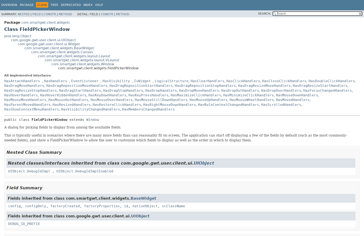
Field (36, 14)
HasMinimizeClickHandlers (248, 95)
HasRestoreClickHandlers (117, 105)
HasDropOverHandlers (281, 91)
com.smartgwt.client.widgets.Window (82, 64)
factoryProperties (102, 206)
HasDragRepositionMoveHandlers (76, 86)
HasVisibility (116, 81)
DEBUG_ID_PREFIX (24, 224)
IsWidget (142, 81)
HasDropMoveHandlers (199, 91)
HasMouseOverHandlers (112, 100)
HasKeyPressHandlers (148, 95)
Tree (54, 5)
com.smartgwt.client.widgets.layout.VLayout (82, 60)
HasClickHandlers (243, 81)
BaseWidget (143, 198)
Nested (24, 14)
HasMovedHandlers (293, 100)
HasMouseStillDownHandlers (161, 100)
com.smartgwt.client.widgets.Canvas (62, 52)
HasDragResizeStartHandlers (320, 86)
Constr (50, 14)
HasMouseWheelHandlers (252, 100)
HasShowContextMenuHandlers (31, 109)
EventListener (85, 81)
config (14, 206)
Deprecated (71, 5)
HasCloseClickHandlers (284, 81)
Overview (9, 5)
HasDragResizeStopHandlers (30, 91)
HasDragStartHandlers (80, 91)
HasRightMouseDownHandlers (169, 105)
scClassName (173, 206)
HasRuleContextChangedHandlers (228, 105)
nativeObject (145, 206)
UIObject (204, 163)
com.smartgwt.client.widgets (45, 22)
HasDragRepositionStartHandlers (141, 86)
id (126, 206)
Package (27, 5)
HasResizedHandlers (72, 105)
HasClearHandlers (207, 81)
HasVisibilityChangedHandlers (90, 109)
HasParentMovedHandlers (27, 105)
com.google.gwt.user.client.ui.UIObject (43, 40)
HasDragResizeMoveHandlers (264, 86)
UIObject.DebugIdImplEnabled (84, 171)
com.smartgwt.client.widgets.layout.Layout (74, 56)
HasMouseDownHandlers (297, 95)
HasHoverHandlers (21, 95)
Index (88, 5)
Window (92, 120)
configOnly (35, 206)
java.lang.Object (17, 36)
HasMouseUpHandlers (209, 100)
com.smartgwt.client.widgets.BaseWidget (59, 48)
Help (99, 5)
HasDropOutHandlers (240, 91)
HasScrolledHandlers (281, 105)
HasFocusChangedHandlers (327, 91)
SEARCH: (264, 13)
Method (65, 14)
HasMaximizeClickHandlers (196, 95)
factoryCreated (65, 206)
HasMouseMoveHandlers (25, 100)
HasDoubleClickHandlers (332, 81)
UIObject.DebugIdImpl (29, 171)
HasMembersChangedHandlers (148, 109)
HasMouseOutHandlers (68, 100)
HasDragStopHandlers (123, 91)
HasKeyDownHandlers (107, 95)
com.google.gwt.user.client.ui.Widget (49, 44)
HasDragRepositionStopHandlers (205, 86)
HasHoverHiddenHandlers (63, 95)
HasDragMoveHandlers (24, 86)
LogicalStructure (172, 81)
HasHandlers (55, 81)
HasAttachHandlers (22, 81)
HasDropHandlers (161, 91)
